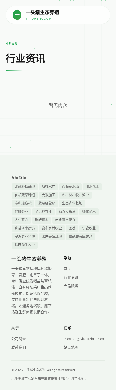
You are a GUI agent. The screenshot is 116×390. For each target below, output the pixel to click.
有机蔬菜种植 (25, 195)
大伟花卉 (21, 220)
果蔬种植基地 (25, 186)
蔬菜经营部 (46, 203)
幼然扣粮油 (67, 212)
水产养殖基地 (52, 237)
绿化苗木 (89, 212)
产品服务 (71, 285)
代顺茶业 (21, 212)
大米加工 (48, 195)
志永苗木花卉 (65, 220)
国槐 (72, 228)
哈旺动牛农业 (25, 245)
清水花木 (92, 186)
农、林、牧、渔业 (75, 195)
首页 (67, 268)
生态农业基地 (72, 203)
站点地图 (71, 347)
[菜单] (99, 15)
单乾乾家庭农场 (80, 237)
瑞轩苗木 (41, 220)
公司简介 (18, 338)
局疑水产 (48, 186)
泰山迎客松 (23, 203)
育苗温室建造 (25, 228)
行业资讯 (71, 277)
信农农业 (89, 228)
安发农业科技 (25, 237)
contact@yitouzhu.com (84, 338)
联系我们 (18, 347)
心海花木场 (70, 186)
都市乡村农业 (52, 228)
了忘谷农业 (43, 212)
